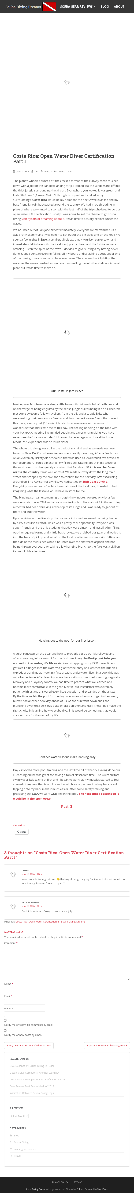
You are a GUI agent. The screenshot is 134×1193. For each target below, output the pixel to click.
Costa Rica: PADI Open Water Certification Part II (37, 1079)
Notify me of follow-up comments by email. (29, 1024)
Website (8, 1008)
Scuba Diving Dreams (36, 1189)
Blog (104, 7)
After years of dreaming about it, (43, 219)
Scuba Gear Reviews (76, 7)
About (119, 7)
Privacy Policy (60, 1182)
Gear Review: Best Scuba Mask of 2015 (32, 1086)
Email (8, 996)
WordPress (102, 1189)
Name (8, 984)
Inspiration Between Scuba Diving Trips (106, 1045)
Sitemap (78, 1182)
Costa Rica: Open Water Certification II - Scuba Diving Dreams (50, 921)
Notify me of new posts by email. (23, 1035)
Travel (68, 171)
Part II (67, 806)
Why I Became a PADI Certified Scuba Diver (29, 1045)
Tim (36, 171)
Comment (11, 943)
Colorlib (80, 1189)
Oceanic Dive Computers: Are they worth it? (34, 1072)
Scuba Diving (57, 171)
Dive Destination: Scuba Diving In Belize (32, 1066)
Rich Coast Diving (95, 482)
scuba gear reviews (25, 1149)
